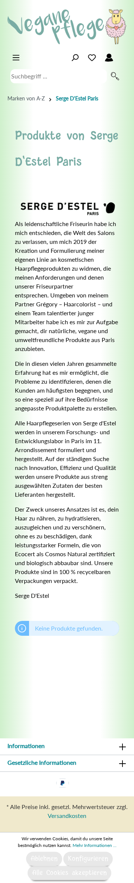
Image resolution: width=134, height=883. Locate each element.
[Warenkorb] (122, 56)
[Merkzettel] (91, 58)
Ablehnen (44, 859)
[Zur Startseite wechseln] (67, 27)
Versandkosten (67, 815)
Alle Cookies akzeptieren (69, 873)
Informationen (26, 745)
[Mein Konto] (109, 58)
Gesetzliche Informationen (41, 762)
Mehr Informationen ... (95, 845)
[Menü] (16, 58)
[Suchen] (115, 76)
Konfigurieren (88, 859)
